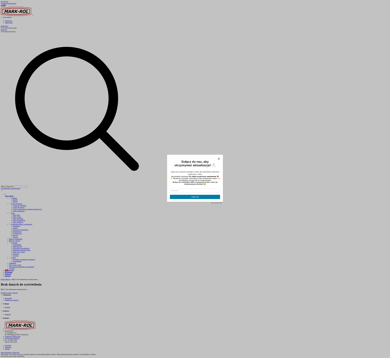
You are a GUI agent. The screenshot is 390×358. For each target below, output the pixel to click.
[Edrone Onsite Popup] (195, 179)
